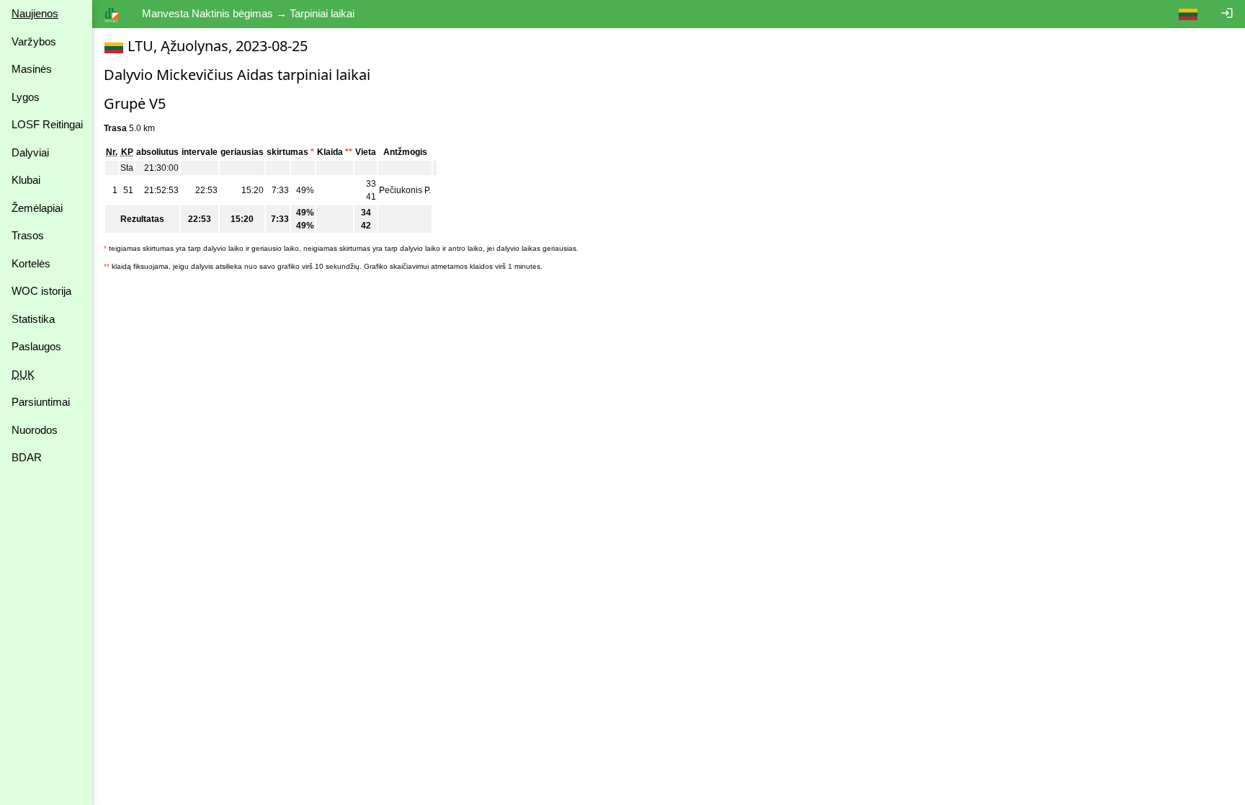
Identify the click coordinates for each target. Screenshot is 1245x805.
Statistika (33, 319)
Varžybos (34, 41)
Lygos (26, 97)
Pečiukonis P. (405, 190)
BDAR (27, 457)
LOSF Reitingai (47, 124)
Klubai (26, 180)
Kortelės (31, 263)
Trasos (28, 235)
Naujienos (35, 13)
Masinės (32, 69)
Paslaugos (36, 346)
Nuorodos (35, 430)
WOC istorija (41, 291)
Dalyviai (30, 152)
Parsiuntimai (41, 402)
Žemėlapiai (37, 208)
